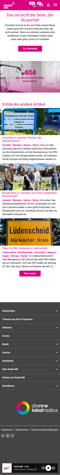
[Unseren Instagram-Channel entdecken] (12, 435)
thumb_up (53, 468)
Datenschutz (22, 429)
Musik (5, 344)
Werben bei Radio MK (13, 377)
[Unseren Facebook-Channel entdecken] (7, 435)
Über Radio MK (10, 369)
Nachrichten (8, 311)
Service (6, 352)
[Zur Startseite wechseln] (9, 5)
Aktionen (7, 327)
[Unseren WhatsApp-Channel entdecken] (3, 435)
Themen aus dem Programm (17, 319)
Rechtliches (8, 386)
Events (5, 336)
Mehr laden (30, 273)
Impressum (7, 429)
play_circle (48, 467)
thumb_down (43, 468)
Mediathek (8, 361)
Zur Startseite (30, 48)
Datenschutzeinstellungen (44, 429)
